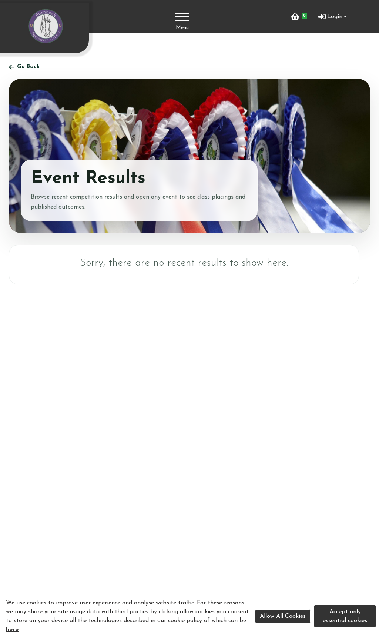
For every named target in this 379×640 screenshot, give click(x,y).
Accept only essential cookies (345, 616)
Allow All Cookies (283, 616)
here (12, 630)
